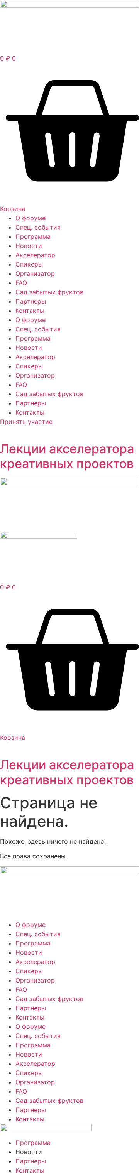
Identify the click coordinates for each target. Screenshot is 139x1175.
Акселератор (35, 255)
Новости (28, 246)
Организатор (35, 273)
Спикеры (29, 264)
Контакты (29, 310)
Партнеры (30, 301)
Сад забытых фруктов (49, 292)
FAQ (21, 283)
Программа (33, 236)
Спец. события (38, 227)
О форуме (30, 218)
